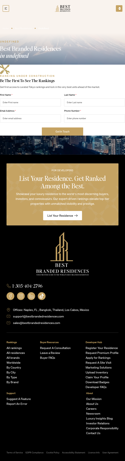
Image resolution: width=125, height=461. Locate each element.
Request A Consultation (55, 348)
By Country (14, 367)
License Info (94, 452)
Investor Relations (98, 423)
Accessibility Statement (73, 452)
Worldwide (14, 362)
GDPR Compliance (34, 452)
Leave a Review (50, 353)
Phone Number (72, 110)
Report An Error (17, 404)
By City (11, 372)
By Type (12, 377)
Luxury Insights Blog (99, 418)
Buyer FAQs (47, 358)
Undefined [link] (43, 28)
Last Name (70, 94)
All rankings (14, 348)
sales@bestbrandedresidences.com (36, 323)
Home (6, 28)
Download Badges (97, 382)
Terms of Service (15, 452)
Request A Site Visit (98, 362)
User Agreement (110, 452)
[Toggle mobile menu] (6, 8)
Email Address (8, 110)
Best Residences (23, 28)
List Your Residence (60, 215)
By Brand (13, 382)
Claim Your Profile (97, 377)
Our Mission (94, 399)
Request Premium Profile (102, 353)
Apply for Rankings (98, 358)
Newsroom (93, 413)
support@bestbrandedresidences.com (38, 316)
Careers (91, 409)
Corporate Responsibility (102, 428)
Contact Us (93, 433)
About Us (92, 404)
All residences (16, 353)
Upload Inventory (97, 372)
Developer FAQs (96, 387)
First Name (6, 94)
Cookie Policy (52, 452)
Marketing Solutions (99, 367)
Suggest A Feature (19, 399)
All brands (13, 358)
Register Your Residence (102, 348)
